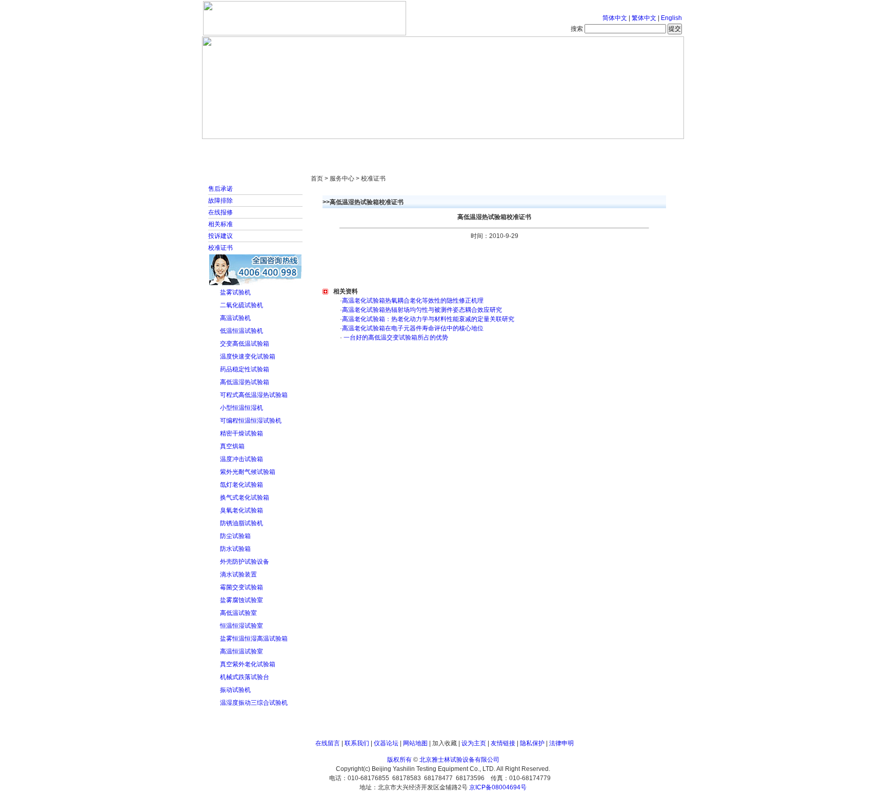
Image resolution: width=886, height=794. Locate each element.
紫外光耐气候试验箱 (247, 471)
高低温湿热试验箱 (244, 382)
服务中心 (573, 149)
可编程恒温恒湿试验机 (250, 420)
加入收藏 (444, 743)
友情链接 (503, 743)
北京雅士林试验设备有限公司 (459, 759)
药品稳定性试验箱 (244, 369)
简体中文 (614, 18)
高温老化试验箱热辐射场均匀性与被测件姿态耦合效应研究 (422, 309)
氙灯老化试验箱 (241, 484)
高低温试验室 (238, 613)
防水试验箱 (235, 548)
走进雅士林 (292, 149)
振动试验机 (235, 689)
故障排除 (220, 200)
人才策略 (517, 149)
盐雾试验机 (235, 292)
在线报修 (220, 212)
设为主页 (473, 743)
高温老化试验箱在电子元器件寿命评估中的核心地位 (413, 328)
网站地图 (415, 743)
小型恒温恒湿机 (241, 407)
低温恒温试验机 (241, 330)
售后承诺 (220, 188)
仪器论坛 (386, 743)
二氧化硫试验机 (241, 305)
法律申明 (561, 743)
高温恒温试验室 (241, 651)
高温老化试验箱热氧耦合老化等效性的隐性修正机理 (413, 300)
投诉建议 (220, 236)
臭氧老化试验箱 (241, 510)
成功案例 (461, 149)
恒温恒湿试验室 (241, 625)
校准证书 (220, 247)
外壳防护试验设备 (244, 561)
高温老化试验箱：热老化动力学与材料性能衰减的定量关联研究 (428, 319)
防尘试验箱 (235, 536)
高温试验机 (235, 318)
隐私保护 (532, 743)
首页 (235, 149)
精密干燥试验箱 (241, 433)
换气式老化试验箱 (244, 497)
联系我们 (357, 743)
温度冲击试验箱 (241, 459)
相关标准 (220, 224)
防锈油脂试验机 (241, 523)
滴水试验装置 (238, 574)
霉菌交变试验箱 (241, 587)
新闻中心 (348, 149)
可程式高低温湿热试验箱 (254, 395)
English (671, 18)
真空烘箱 (232, 446)
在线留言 (327, 743)
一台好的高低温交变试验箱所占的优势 (395, 337)
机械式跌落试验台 (244, 677)
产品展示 (404, 149)
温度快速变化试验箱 (247, 356)
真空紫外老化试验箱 (247, 664)
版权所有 (399, 759)
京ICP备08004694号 (498, 787)
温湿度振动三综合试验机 (254, 702)
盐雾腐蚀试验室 (241, 600)
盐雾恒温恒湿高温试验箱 (254, 638)
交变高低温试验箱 (244, 343)
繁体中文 (644, 18)
